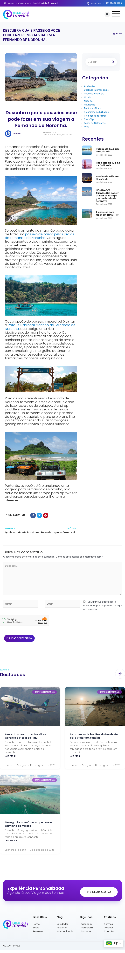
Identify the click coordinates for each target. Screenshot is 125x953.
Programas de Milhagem (96, 112)
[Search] (113, 62)
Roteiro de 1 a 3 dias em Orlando (107, 150)
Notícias (88, 101)
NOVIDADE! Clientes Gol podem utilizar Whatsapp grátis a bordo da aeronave (107, 195)
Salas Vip (89, 119)
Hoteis (87, 97)
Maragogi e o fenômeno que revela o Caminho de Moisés (29, 824)
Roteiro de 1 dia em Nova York (107, 177)
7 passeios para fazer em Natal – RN (107, 213)
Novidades (67, 134)
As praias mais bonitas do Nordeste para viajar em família (94, 736)
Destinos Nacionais (52, 134)
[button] (107, 14)
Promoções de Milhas (95, 115)
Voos (86, 126)
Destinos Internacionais (96, 90)
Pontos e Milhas (92, 108)
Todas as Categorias (94, 123)
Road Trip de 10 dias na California (108, 164)
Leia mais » (11, 756)
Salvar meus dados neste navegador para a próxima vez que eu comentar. (103, 605)
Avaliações (89, 86)
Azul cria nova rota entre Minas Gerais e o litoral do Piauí (26, 736)
